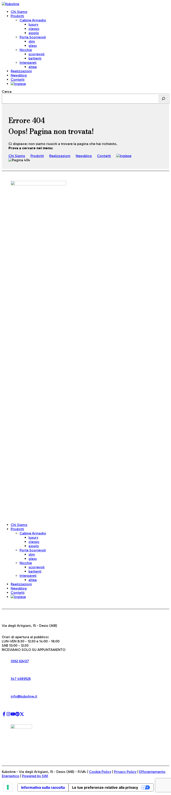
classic (33, 29)
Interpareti (28, 62)
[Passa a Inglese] (18, 84)
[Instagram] (8, 715)
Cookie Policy (100, 772)
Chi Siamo (19, 12)
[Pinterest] (17, 715)
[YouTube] (13, 715)
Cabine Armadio (33, 20)
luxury (33, 24)
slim (31, 41)
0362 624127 (20, 661)
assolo (33, 33)
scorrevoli (36, 54)
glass (32, 45)
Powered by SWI (35, 776)
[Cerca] (163, 98)
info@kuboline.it (24, 696)
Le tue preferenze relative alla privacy (105, 787)
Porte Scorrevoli (33, 37)
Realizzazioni (21, 71)
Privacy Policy (125, 772)
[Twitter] (22, 715)
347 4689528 (21, 679)
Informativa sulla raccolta (43, 787)
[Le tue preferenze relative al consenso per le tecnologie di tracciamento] (8, 787)
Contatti (17, 79)
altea (32, 67)
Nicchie (26, 50)
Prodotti (17, 16)
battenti (34, 58)
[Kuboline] (10, 4)
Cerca (7, 91)
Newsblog (19, 75)
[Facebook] (4, 715)
